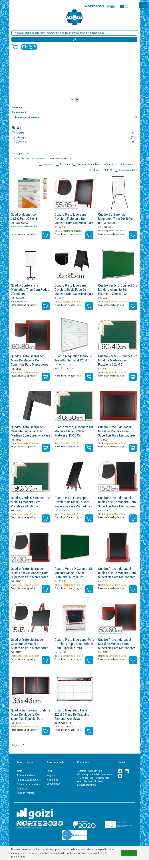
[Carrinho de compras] (15, 46)
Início (19, 771)
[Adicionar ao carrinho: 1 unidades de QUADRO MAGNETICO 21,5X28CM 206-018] (45, 235)
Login (50, 771)
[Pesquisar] (74, 39)
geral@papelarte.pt (86, 784)
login (34, 234)
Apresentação (19, 112)
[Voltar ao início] (74, 17)
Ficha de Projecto (26, 792)
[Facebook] (120, 771)
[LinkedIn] (127, 771)
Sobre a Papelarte (26, 775)
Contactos (22, 788)
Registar (51, 775)
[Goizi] (35, 813)
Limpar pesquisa (20, 153)
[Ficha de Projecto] (108, 6)
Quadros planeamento (75, 117)
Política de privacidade (28, 784)
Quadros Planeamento (60, 158)
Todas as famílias (20, 158)
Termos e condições (27, 779)
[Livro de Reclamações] (74, 835)
